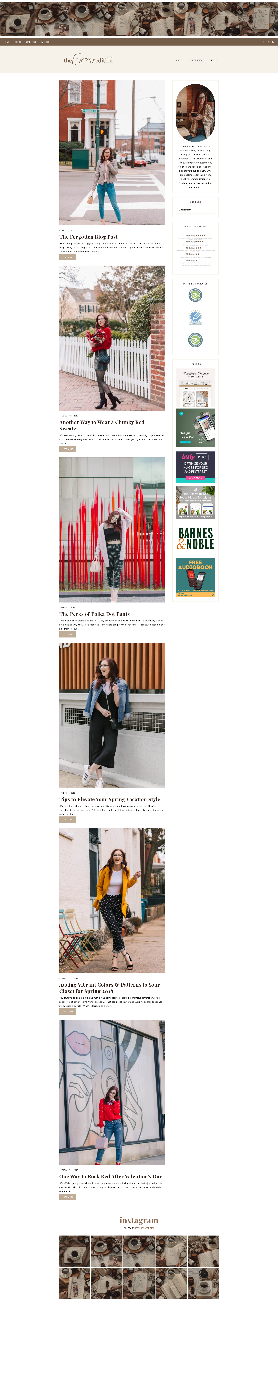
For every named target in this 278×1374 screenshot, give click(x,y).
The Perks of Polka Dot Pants (94, 613)
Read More (68, 257)
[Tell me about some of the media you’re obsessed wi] (191, 19)
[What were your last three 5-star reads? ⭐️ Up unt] (17, 19)
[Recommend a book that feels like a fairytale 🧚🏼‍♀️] (226, 19)
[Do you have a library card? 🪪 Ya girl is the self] (203, 1283)
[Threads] (261, 38)
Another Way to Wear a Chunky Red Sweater (102, 425)
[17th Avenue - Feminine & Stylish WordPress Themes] (195, 406)
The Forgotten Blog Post (88, 236)
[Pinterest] (264, 38)
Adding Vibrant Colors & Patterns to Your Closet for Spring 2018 (109, 987)
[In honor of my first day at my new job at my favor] (156, 19)
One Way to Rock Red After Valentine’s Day (110, 1176)
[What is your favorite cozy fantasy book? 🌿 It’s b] (121, 19)
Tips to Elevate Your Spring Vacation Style (109, 799)
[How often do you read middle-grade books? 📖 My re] (52, 19)
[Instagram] (268, 38)
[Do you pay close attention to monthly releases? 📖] (171, 1283)
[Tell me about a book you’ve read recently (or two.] (87, 19)
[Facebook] (258, 38)
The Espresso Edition (88, 59)
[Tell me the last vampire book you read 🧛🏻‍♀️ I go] (260, 19)
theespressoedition (143, 1228)
